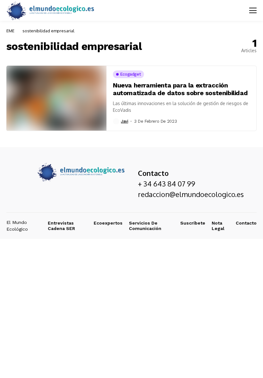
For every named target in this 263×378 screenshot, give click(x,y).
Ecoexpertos (108, 223)
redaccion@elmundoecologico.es (191, 194)
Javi (124, 121)
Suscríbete (192, 223)
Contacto (246, 223)
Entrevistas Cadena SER (61, 225)
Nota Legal (218, 225)
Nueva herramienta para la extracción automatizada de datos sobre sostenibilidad (180, 89)
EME (10, 30)
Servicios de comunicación (145, 225)
